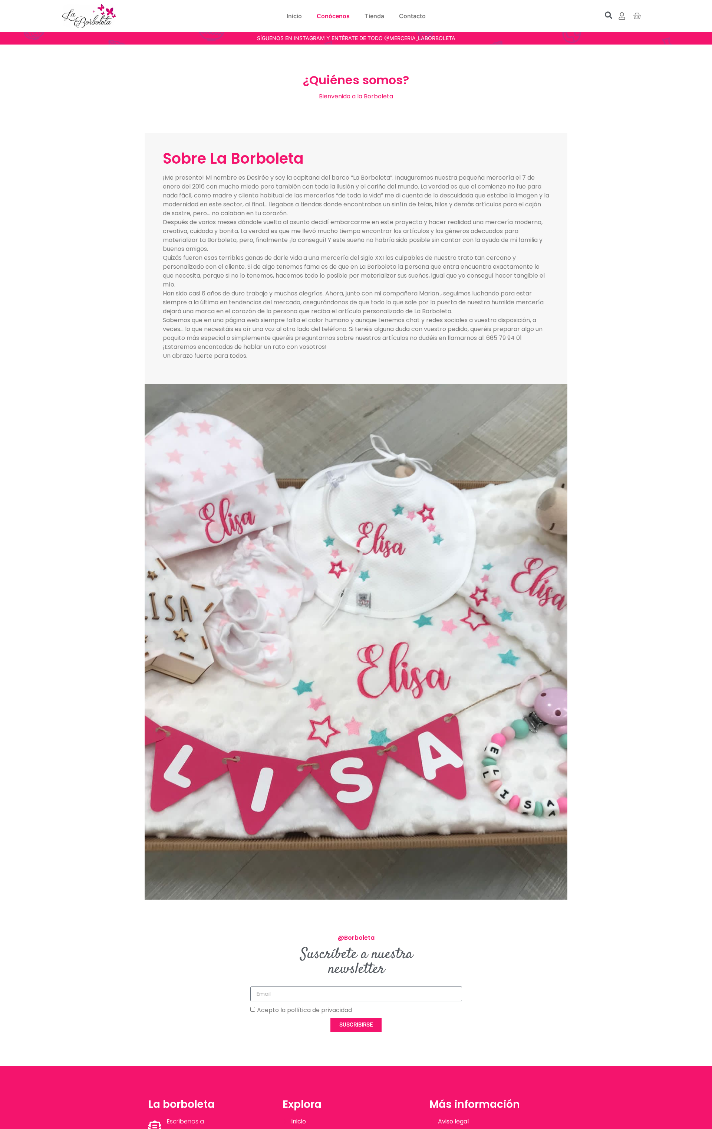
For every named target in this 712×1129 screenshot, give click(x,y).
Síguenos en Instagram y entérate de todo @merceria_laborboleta (356, 38)
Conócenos (333, 16)
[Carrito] (637, 16)
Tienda (374, 16)
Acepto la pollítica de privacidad (304, 1009)
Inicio (294, 16)
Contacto (412, 16)
